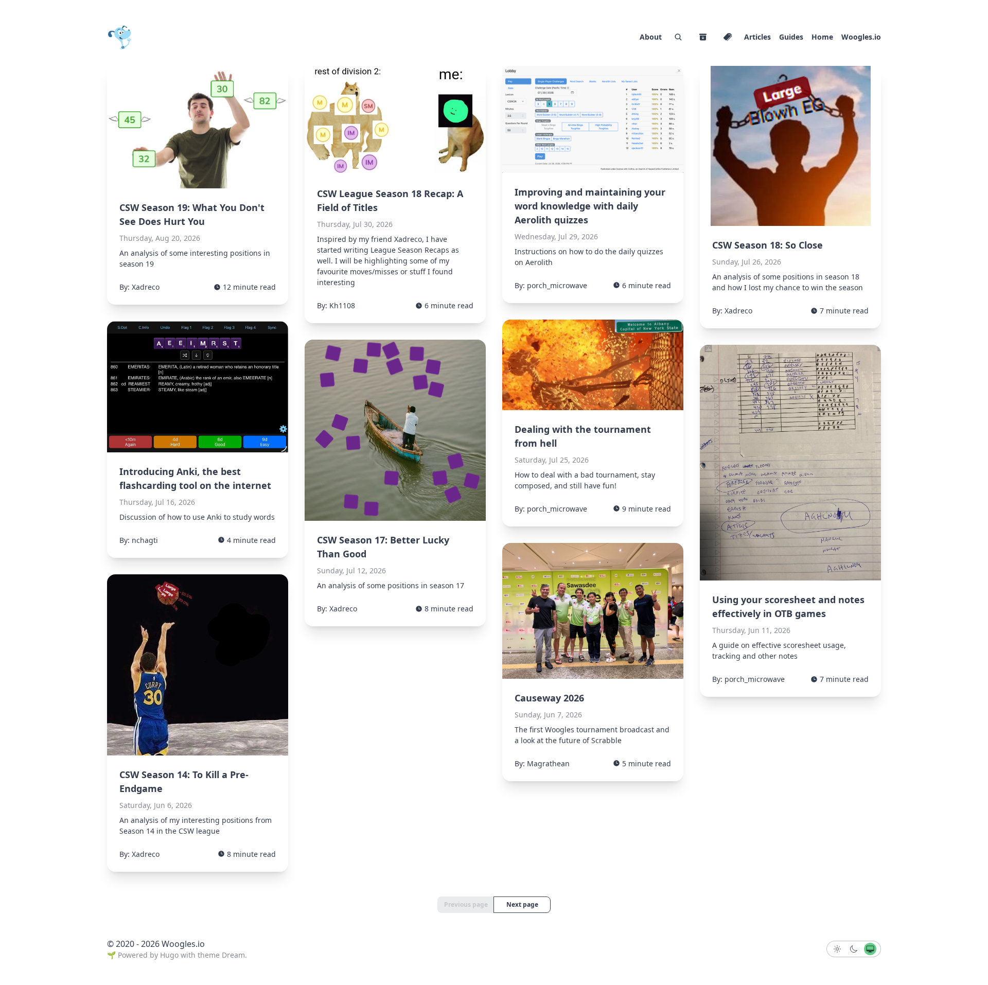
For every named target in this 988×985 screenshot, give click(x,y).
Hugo (169, 955)
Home (822, 37)
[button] (837, 949)
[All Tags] (727, 37)
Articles (757, 37)
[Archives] (703, 37)
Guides (791, 37)
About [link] (651, 37)
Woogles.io (861, 37)
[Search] (678, 37)
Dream (233, 955)
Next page (522, 904)
